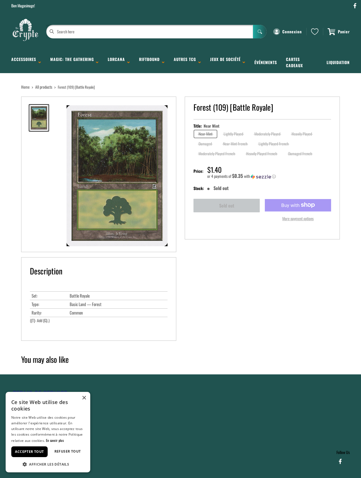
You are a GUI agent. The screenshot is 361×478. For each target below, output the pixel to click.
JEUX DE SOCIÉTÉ (225, 62)
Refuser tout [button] (67, 451)
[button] (269, 176)
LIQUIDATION (338, 62)
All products (43, 87)
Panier (344, 31)
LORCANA (116, 62)
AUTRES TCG (185, 62)
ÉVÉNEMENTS (265, 62)
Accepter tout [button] (29, 451)
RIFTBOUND (149, 62)
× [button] (84, 398)
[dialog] (48, 432)
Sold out (226, 205)
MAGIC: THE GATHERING (72, 62)
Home (25, 87)
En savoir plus (55, 440)
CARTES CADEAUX (294, 62)
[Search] (260, 31)
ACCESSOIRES (23, 62)
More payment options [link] (298, 218)
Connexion (292, 31)
